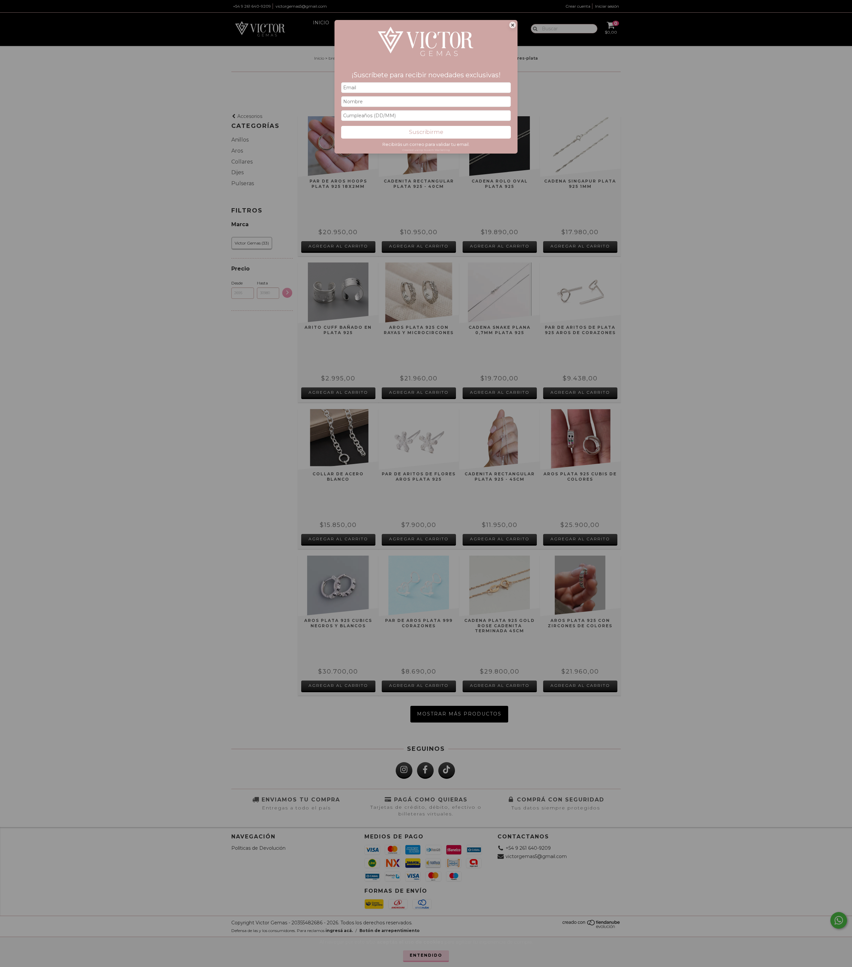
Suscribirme (426, 132)
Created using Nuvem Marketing (426, 150)
